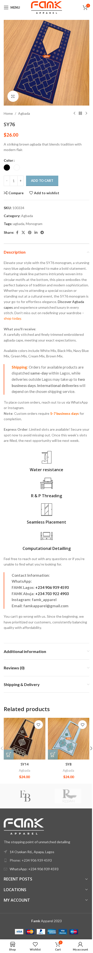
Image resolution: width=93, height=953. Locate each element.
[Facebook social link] (17, 232)
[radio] (7, 167)
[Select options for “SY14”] (9, 755)
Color (8, 160)
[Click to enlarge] (13, 96)
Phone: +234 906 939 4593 (31, 860)
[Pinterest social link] (30, 232)
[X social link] (23, 232)
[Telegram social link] (42, 232)
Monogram (34, 224)
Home (8, 113)
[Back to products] (80, 113)
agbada (18, 224)
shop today (12, 318)
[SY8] (69, 739)
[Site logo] (46, 7)
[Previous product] (74, 113)
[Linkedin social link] (36, 232)
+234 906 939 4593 (52, 587)
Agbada (24, 113)
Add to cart (42, 181)
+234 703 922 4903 (52, 593)
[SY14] (24, 739)
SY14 (25, 764)
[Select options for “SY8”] (53, 755)
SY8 (68, 764)
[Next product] (86, 113)
